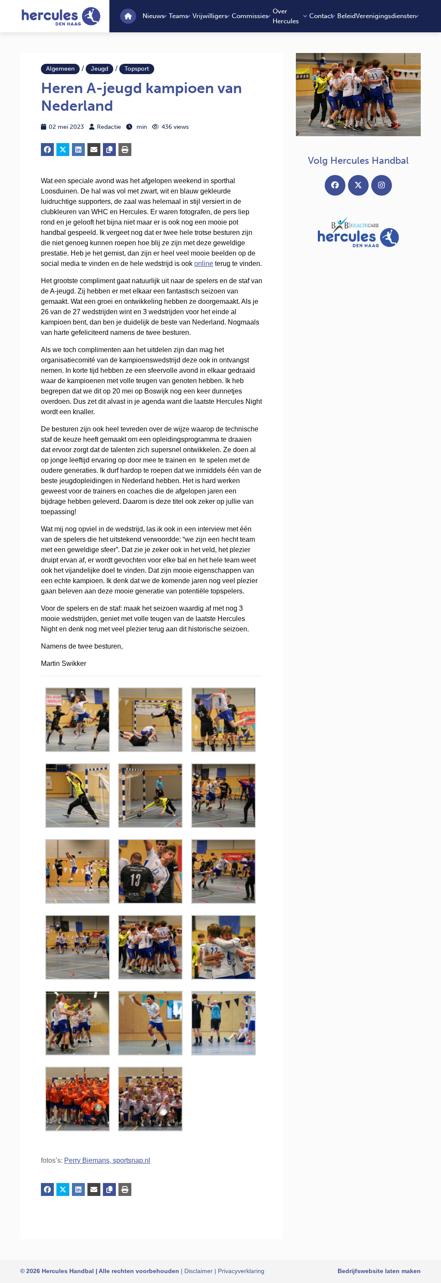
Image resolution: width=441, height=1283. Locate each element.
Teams (178, 16)
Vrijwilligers (210, 16)
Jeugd (99, 68)
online (203, 263)
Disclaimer (198, 1270)
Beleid (346, 16)
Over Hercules (286, 16)
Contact (321, 16)
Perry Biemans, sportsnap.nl (107, 1160)
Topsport (136, 68)
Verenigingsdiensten (386, 16)
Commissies (250, 16)
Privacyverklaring (241, 1270)
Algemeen (60, 68)
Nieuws (154, 16)
